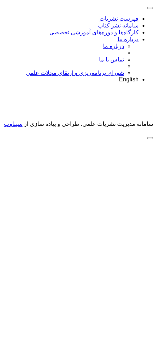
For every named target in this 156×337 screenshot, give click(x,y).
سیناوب (13, 124)
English (129, 79)
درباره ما (128, 39)
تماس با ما (111, 59)
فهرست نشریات (119, 19)
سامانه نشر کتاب (118, 25)
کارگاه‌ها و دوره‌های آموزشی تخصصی (94, 32)
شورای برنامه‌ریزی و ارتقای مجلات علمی (75, 73)
